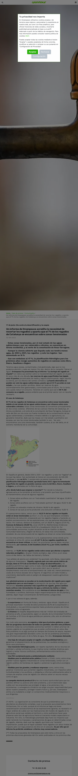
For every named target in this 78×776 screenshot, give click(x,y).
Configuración (39, 56)
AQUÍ (27, 36)
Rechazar (45, 52)
